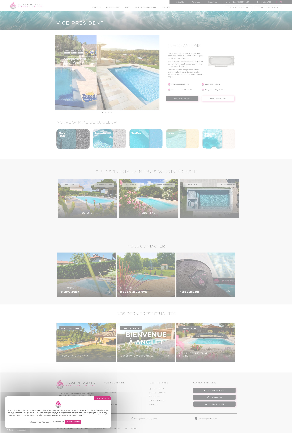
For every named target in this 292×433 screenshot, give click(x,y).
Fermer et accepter (103, 398)
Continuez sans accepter (17, 430)
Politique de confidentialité (39, 422)
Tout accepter (74, 422)
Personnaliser (58, 422)
